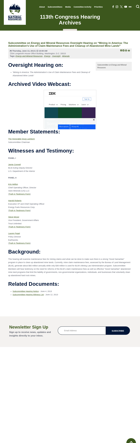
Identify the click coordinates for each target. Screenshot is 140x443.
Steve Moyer (13, 217)
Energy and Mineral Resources (29, 56)
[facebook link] (113, 6)
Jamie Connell (14, 164)
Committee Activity (82, 7)
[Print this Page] (126, 50)
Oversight (56, 56)
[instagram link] (117, 6)
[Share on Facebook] (121, 50)
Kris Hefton (13, 184)
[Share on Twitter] (123, 50)
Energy (47, 56)
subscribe (118, 331)
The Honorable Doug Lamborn (21, 139)
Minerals (66, 56)
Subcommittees (55, 7)
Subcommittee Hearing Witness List (28, 295)
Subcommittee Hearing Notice (26, 291)
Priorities (98, 7)
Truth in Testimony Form (19, 194)
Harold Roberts (14, 201)
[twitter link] (121, 6)
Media (68, 7)
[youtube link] (125, 6)
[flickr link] (130, 6)
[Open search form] (137, 7)
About (42, 7)
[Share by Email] (129, 50)
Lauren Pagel (14, 233)
